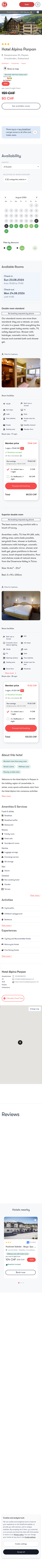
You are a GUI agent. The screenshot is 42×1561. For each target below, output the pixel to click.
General (5, 876)
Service (5, 848)
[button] (15, 179)
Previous (3, 22)
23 (36, 221)
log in (14, 129)
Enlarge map (34, 1009)
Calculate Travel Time (13, 998)
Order (27, 4)
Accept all (21, 1552)
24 (6, 226)
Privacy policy (19, 1534)
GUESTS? (5, 162)
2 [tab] (21, 1282)
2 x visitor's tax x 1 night (17, 470)
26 (16, 226)
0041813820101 (20, 976)
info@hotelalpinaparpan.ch (24, 979)
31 (6, 231)
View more (9, 673)
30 (36, 226)
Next (39, 22)
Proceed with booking (21, 486)
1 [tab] (18, 1282)
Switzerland (5, 63)
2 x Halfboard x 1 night (17, 478)
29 (31, 226)
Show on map (11, 69)
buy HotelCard (24, 129)
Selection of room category (16, 174)
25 (11, 226)
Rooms (5, 830)
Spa (3, 866)
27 (21, 226)
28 (26, 226)
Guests (8, 167)
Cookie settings (30, 1537)
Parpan (24, 63)
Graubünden (15, 63)
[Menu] (37, 4)
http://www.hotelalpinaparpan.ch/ (27, 982)
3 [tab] (23, 1282)
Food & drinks (8, 811)
